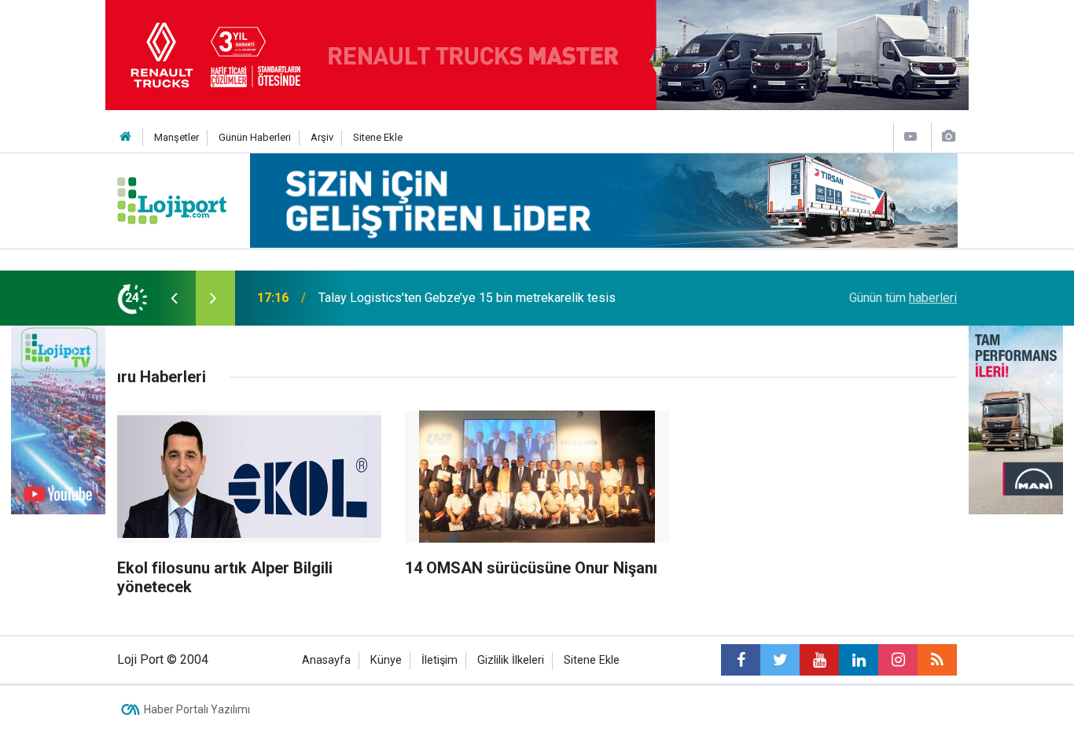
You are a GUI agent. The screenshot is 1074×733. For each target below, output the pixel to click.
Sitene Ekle (378, 137)
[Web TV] (910, 136)
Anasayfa (326, 660)
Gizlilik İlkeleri (510, 660)
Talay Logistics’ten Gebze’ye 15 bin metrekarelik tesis (467, 297)
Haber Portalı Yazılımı (197, 709)
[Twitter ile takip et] (780, 660)
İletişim (439, 660)
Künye (386, 660)
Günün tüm (903, 297)
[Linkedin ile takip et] (858, 660)
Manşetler (176, 137)
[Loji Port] (171, 199)
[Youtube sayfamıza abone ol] (819, 660)
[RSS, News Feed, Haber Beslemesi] (937, 660)
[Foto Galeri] (948, 136)
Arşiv (322, 137)
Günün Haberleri (255, 137)
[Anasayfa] (125, 137)
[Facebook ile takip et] (740, 660)
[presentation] (173, 298)
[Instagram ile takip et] (898, 660)
